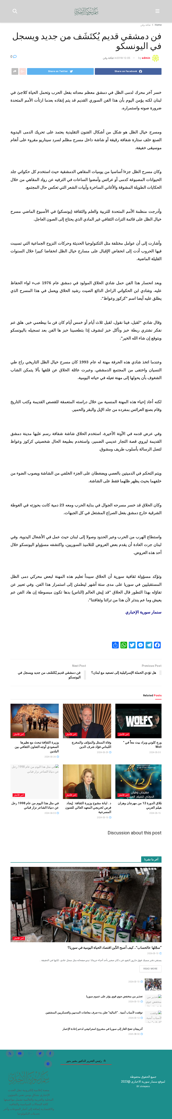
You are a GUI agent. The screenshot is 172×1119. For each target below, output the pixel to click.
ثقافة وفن (145, 24)
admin (146, 57)
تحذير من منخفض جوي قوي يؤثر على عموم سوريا (114, 996)
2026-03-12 (134, 1018)
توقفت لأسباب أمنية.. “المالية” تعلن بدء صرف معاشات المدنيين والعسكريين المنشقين (94, 1012)
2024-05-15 (155, 813)
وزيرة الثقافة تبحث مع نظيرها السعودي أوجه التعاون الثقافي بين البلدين (37, 747)
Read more (150, 968)
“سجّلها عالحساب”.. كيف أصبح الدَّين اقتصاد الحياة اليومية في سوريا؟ (115, 948)
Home (158, 24)
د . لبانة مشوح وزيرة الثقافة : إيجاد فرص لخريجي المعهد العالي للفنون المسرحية (88, 807)
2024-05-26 (50, 757)
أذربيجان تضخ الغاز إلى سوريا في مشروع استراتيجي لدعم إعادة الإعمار (103, 1028)
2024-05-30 (155, 752)
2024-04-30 (50, 813)
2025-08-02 (134, 1034)
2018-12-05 (123, 57)
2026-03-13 (153, 953)
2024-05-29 (103, 752)
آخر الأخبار (124, 734)
